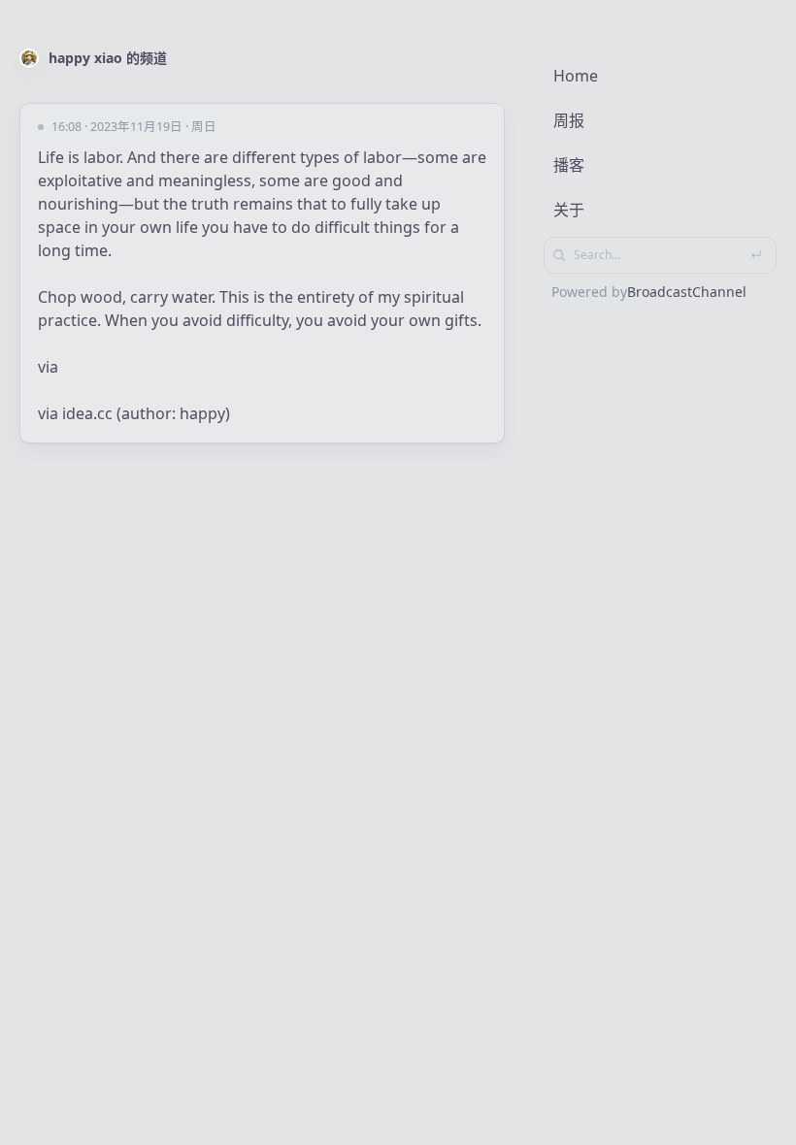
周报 (568, 120)
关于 (568, 209)
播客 (568, 165)
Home (575, 75)
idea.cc (87, 413)
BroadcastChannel (686, 291)
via (48, 366)
